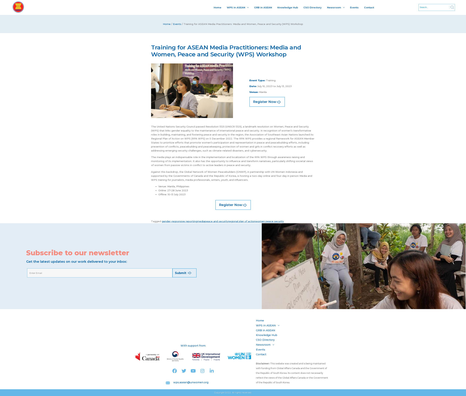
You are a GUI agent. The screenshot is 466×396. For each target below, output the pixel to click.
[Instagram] (202, 371)
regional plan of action (242, 221)
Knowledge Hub (287, 7)
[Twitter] (184, 371)
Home (217, 7)
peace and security (216, 221)
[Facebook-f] (175, 371)
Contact (369, 7)
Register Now (264, 102)
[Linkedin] (212, 371)
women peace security (270, 221)
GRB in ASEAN (263, 7)
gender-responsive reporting (179, 221)
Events (354, 7)
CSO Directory (312, 7)
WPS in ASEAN (236, 7)
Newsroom (334, 7)
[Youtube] (193, 371)
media (201, 221)
